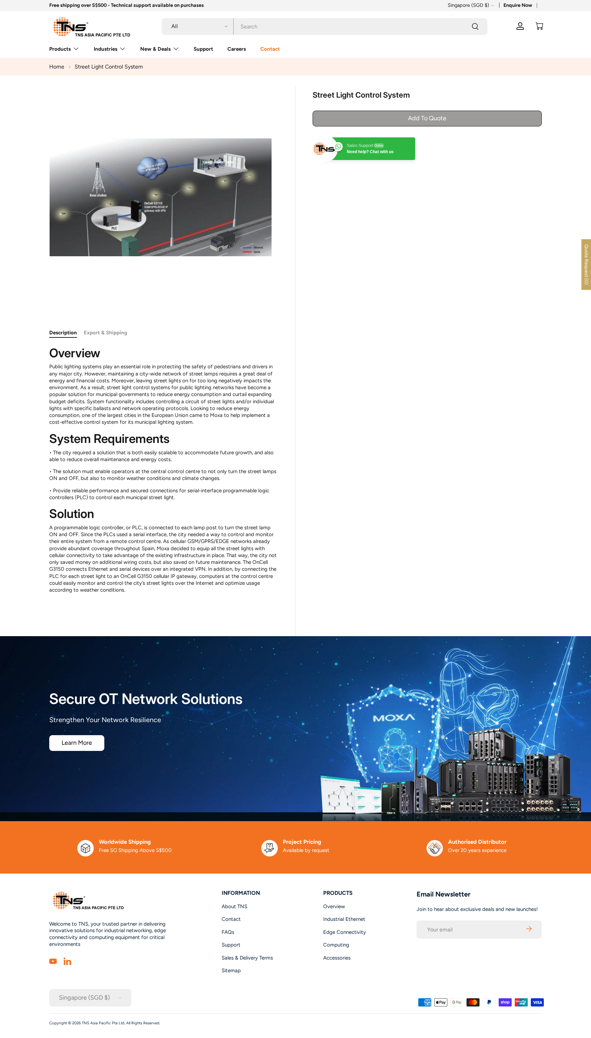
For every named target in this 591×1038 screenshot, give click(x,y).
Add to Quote (427, 118)
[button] (539, 26)
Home (56, 66)
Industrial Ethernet (344, 919)
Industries (105, 49)
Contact (270, 49)
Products (60, 49)
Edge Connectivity (344, 932)
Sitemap (231, 970)
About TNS (234, 906)
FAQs (228, 932)
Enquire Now (517, 5)
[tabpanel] (164, 475)
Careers (236, 49)
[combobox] (325, 26)
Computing (336, 945)
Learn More (77, 742)
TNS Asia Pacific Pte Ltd (103, 1023)
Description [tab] (63, 333)
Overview (334, 906)
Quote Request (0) (586, 264)
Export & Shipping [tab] (105, 333)
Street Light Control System (109, 66)
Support (203, 49)
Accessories (337, 958)
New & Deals (155, 49)
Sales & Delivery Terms (247, 958)
